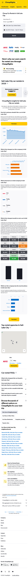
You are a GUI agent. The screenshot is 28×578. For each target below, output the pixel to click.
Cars (6, 512)
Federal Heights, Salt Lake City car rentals (12, 443)
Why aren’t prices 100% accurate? (11, 506)
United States (18, 512)
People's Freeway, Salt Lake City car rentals (12, 450)
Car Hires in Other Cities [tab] (8, 415)
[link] (11, 94)
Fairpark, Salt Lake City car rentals (10, 441)
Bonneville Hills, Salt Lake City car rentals (12, 432)
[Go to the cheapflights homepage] (11, 2)
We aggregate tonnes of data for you (11, 503)
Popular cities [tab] (5, 423)
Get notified (19, 70)
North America (11, 512)
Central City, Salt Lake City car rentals (11, 436)
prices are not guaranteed (11, 495)
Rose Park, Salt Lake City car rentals (10, 454)
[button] (2, 2)
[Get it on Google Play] (5, 564)
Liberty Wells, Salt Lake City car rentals (11, 447)
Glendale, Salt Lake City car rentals (10, 445)
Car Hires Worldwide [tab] (7, 419)
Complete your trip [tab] (20, 419)
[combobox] (7, 19)
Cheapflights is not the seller (9, 500)
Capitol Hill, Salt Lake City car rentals (11, 434)
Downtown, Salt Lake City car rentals (11, 439)
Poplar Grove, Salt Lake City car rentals (11, 452)
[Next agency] (24, 350)
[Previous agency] (3, 350)
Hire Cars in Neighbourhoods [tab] (9, 412)
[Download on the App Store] (14, 564)
